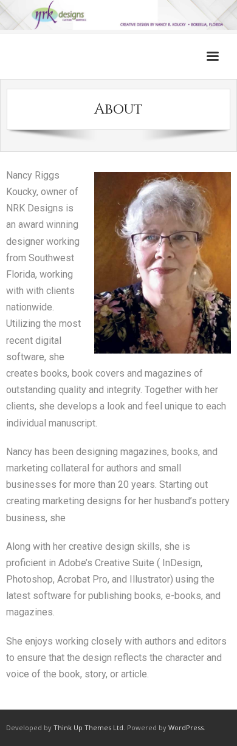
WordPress (186, 727)
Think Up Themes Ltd (88, 727)
